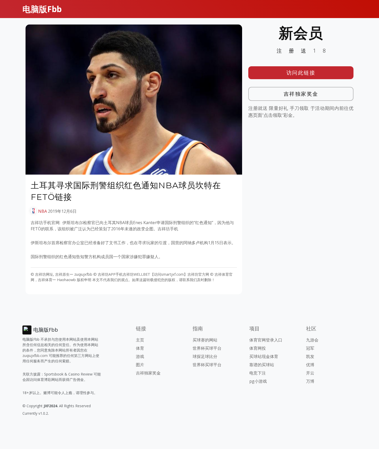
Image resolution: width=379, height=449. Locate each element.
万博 (310, 381)
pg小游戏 (258, 381)
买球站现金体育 (263, 356)
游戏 (140, 356)
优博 (310, 365)
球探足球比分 (205, 356)
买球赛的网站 (205, 340)
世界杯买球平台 (207, 348)
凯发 (310, 356)
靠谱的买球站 (261, 365)
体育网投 (257, 348)
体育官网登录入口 (265, 340)
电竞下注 (257, 373)
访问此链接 (301, 72)
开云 (310, 373)
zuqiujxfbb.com (35, 355)
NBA (42, 211)
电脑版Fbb (42, 8)
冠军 (310, 348)
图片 (140, 365)
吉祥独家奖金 (301, 93)
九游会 (312, 340)
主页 (140, 340)
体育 (140, 348)
